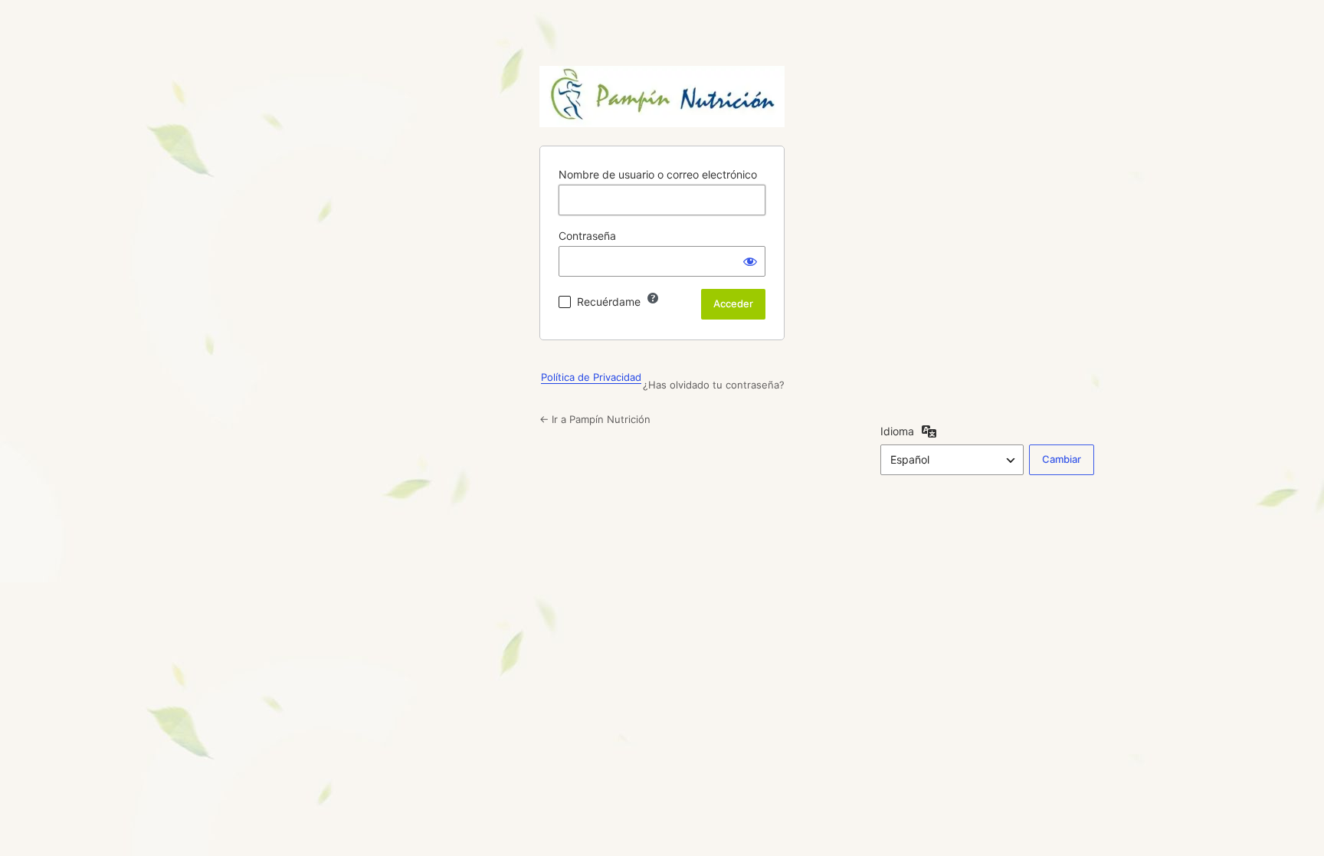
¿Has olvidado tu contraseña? (714, 385)
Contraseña (587, 235)
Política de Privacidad (591, 377)
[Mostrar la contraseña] (750, 261)
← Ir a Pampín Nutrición (595, 419)
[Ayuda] (653, 298)
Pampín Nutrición (662, 96)
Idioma (897, 431)
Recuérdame (609, 301)
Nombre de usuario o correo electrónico (658, 174)
